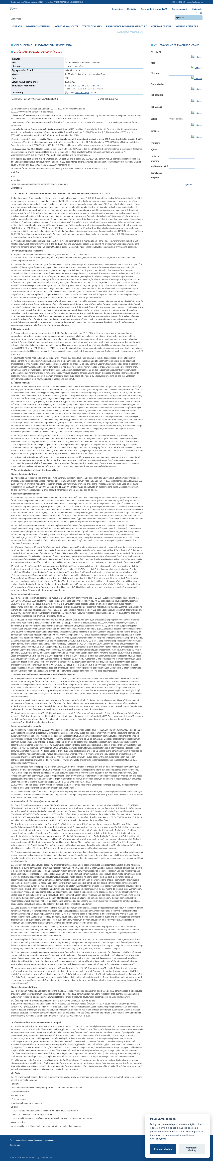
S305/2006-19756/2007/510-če (82, 86)
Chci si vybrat (158, 1138)
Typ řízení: (155, 143)
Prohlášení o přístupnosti (44, 1140)
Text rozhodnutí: (158, 84)
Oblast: (154, 119)
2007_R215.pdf (82, 92)
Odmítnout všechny (191, 1149)
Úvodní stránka (16, 2)
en (201, 12)
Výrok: (154, 150)
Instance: (155, 131)
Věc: (153, 63)
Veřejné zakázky (31, 2)
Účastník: (155, 73)
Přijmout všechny (163, 1149)
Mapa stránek (28, 1140)
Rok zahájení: (157, 95)
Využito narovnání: (159, 166)
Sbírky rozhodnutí (46, 2)
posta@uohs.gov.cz (195, 2)
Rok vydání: (156, 107)
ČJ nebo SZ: (156, 52)
